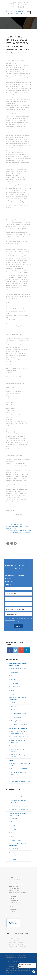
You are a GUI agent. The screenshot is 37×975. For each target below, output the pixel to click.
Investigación (14, 909)
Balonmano (14, 676)
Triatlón (13, 710)
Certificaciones (13, 886)
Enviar (18, 626)
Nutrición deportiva (17, 746)
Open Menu (29, 12)
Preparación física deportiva (19, 809)
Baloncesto (14, 672)
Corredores (14, 848)
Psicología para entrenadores (20, 806)
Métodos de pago (14, 890)
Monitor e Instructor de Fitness (20, 781)
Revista (12, 907)
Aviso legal (27, 968)
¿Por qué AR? (14, 898)
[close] (35, 964)
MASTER (9, 581)
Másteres (12, 882)
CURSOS (9, 578)
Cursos (11, 877)
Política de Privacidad (10, 620)
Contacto (13, 972)
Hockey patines (15, 687)
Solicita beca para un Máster (18, 892)
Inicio (8, 968)
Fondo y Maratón (16, 721)
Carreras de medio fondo (18, 713)
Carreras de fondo (16, 717)
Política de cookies (13, 970)
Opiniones (13, 911)
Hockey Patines (16, 840)
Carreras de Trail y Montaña (19, 724)
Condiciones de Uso (25, 618)
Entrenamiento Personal (18, 778)
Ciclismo (13, 702)
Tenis (12, 694)
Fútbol (13, 679)
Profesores (13, 903)
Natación (14, 706)
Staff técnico (14, 900)
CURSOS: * (8, 584)
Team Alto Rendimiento (21, 53)
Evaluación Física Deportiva (19, 737)
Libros (12, 905)
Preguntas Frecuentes (16, 884)
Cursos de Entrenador (16, 880)
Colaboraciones (14, 888)
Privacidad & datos (17, 968)
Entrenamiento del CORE (19, 769)
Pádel (12, 690)
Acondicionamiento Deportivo (20, 668)
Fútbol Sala (14, 683)
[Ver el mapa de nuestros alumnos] (13, 923)
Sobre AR (13, 896)
